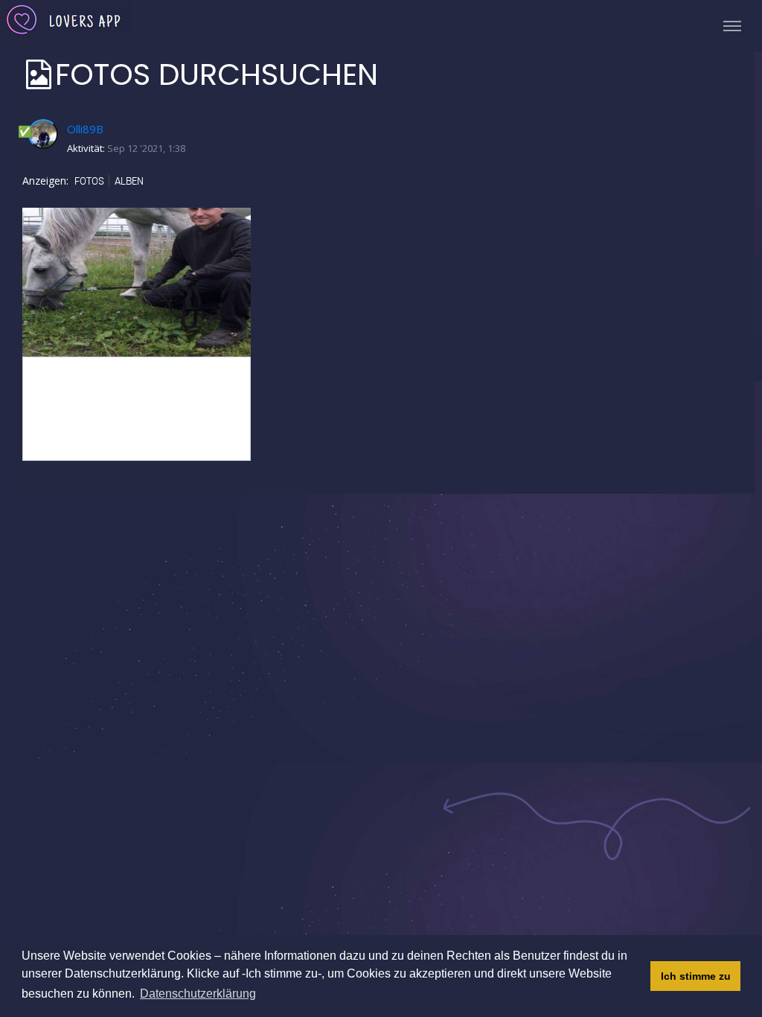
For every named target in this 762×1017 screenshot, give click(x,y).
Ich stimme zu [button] (696, 976)
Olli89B (85, 128)
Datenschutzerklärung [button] (198, 993)
